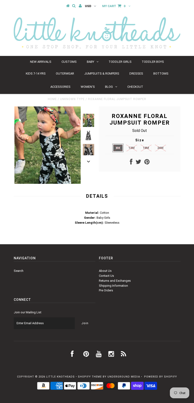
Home (52, 99)
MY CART (113, 6)
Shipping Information (113, 285)
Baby (90, 61)
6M (118, 148)
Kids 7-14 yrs (36, 73)
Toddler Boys (153, 61)
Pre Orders (106, 290)
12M (131, 148)
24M (160, 148)
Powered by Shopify (160, 376)
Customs (69, 61)
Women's (88, 86)
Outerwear (65, 73)
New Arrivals (40, 61)
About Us (105, 271)
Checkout (135, 86)
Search (18, 271)
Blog (109, 86)
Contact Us (106, 275)
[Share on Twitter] (138, 163)
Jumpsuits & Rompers (101, 73)
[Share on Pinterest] (147, 163)
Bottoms (160, 73)
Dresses (136, 73)
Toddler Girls (120, 61)
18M (146, 148)
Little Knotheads (60, 376)
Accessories (60, 86)
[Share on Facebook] (131, 163)
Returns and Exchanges (115, 280)
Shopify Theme (90, 376)
